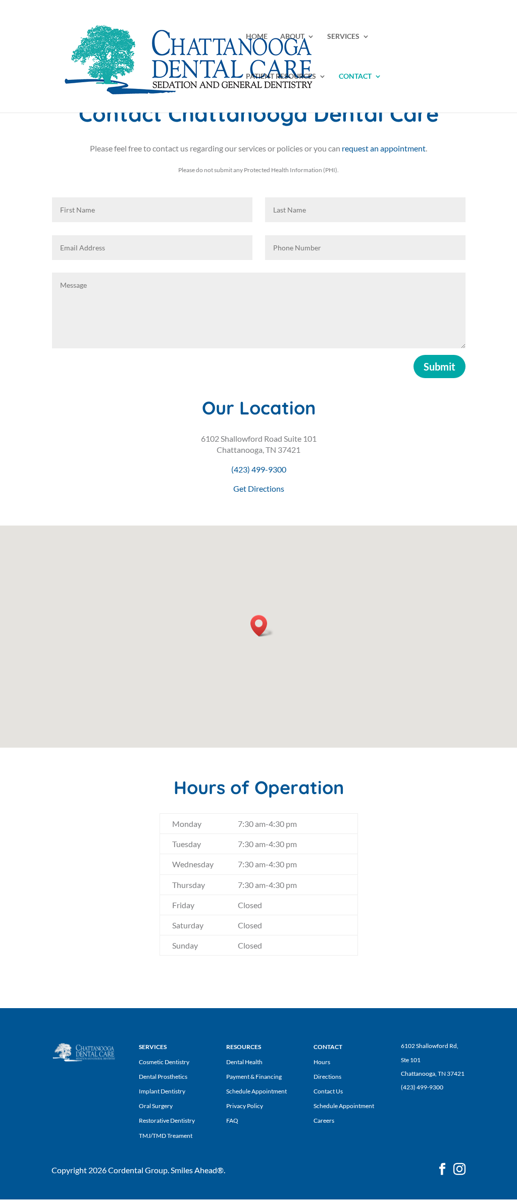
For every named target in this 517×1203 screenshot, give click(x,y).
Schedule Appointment (256, 1091)
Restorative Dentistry (167, 1120)
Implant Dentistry (162, 1091)
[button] (262, 626)
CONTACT (355, 76)
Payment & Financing (254, 1076)
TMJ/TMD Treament (165, 1135)
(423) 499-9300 (258, 469)
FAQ (232, 1120)
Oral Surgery (156, 1106)
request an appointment (384, 148)
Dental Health (244, 1062)
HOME (257, 36)
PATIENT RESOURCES (281, 76)
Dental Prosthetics (163, 1076)
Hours (322, 1062)
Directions (327, 1076)
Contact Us (328, 1091)
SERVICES (343, 36)
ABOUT (292, 36)
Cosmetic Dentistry (164, 1062)
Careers (324, 1120)
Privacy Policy (244, 1106)
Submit (439, 366)
